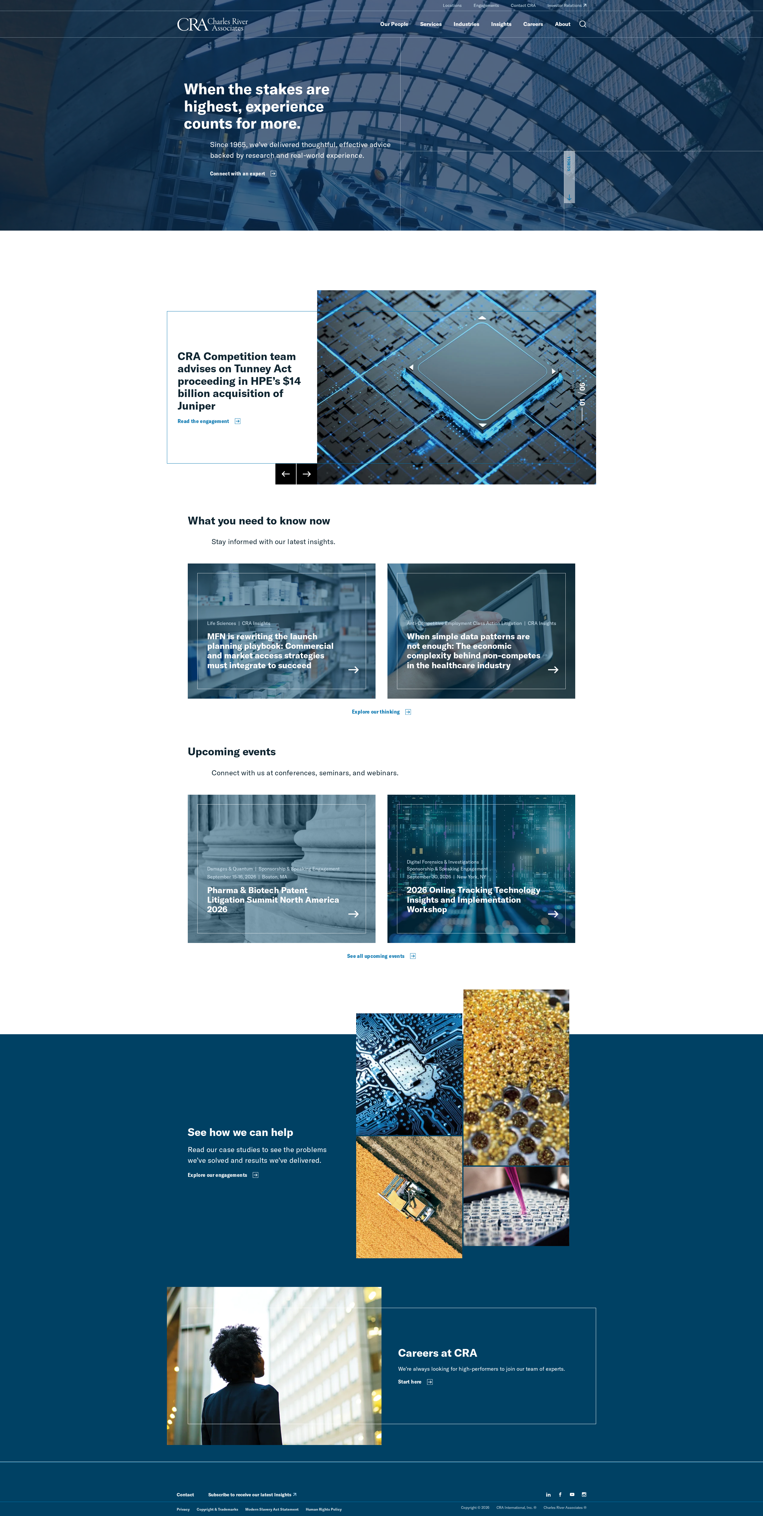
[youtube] (572, 1495)
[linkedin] (548, 1495)
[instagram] (584, 1495)
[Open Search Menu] (583, 24)
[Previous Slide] (285, 474)
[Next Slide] (306, 474)
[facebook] (560, 1495)
